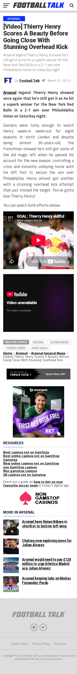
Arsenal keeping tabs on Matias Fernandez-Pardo (46, 580)
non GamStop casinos (20, 467)
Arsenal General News (48, 353)
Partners (60, 643)
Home (7, 353)
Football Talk (29, 80)
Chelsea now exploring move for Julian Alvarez (46, 542)
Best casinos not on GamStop (26, 452)
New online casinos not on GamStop (31, 463)
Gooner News (59, 342)
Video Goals (39, 348)
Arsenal (9, 92)
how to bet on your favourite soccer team (33, 483)
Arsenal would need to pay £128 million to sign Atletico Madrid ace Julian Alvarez (46, 563)
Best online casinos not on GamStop (31, 455)
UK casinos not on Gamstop (24, 474)
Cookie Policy (19, 643)
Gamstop (10, 459)
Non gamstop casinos (20, 470)
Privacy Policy (41, 643)
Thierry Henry (16, 348)
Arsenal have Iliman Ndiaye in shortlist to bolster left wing (44, 523)
